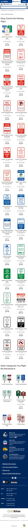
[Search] (26, 7)
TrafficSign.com (5, 516)
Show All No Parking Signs (7, 14)
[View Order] (13, 5)
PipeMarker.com (10, 516)
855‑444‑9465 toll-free (11, 488)
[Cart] (26, 4)
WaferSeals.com (14, 517)
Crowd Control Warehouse (20, 515)
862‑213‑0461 (9, 490)
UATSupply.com (23, 516)
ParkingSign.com (4, 10)
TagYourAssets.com (17, 516)
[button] (24, 525)
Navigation (1, 4)
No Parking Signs (11, 10)
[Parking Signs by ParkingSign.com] (7, 4)
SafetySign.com (13, 515)
